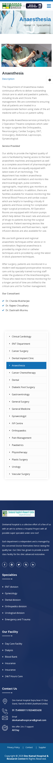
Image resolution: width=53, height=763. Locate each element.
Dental (15, 379)
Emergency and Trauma (17, 619)
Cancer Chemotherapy (24, 372)
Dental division (13, 599)
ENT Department (21, 343)
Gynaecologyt (19, 416)
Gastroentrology (21, 394)
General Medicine (21, 408)
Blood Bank (11, 656)
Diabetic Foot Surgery (23, 387)
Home (27, 25)
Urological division (14, 612)
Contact (29, 747)
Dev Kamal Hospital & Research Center (27, 757)
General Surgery (20, 401)
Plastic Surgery (20, 459)
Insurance (10, 663)
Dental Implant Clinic (23, 358)
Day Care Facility (13, 643)
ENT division (11, 586)
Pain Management (21, 437)
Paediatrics (17, 445)
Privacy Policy (13, 747)
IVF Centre (17, 423)
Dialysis (9, 650)
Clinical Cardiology (21, 336)
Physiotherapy (19, 452)
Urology (16, 466)
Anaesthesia (18, 365)
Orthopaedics (19, 430)
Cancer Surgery (20, 351)
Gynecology (11, 593)
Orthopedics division (16, 606)
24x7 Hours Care (14, 676)
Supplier (42, 747)
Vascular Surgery (21, 474)
